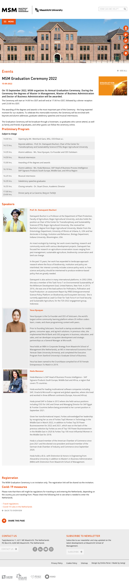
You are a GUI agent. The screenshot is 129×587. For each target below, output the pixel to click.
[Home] (32, 10)
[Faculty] (122, 34)
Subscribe (73, 552)
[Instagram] (51, 549)
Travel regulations (11, 503)
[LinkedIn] (40, 549)
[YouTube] (45, 549)
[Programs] (122, 28)
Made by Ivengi (118, 563)
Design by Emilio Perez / (102, 563)
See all (123, 71)
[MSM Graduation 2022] (113, 85)
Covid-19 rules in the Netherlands (17, 506)
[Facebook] (35, 549)
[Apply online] (122, 40)
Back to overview (13, 511)
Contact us (7, 549)
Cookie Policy (71, 563)
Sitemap (84, 563)
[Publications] (122, 47)
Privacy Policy (56, 563)
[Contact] (122, 53)
